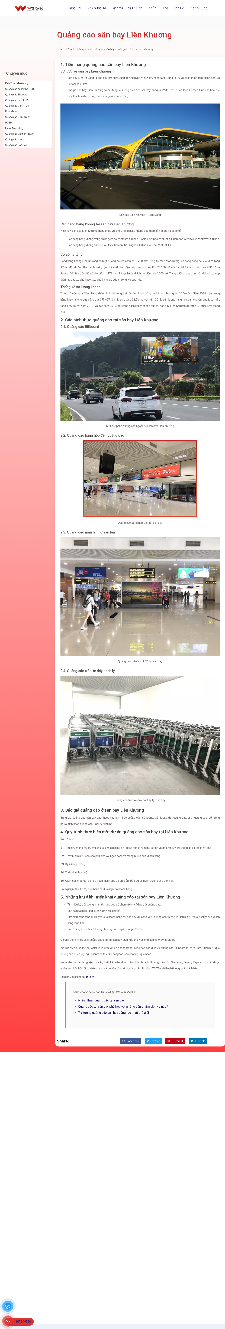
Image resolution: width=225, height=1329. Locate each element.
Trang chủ (74, 8)
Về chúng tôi (97, 8)
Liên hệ (178, 8)
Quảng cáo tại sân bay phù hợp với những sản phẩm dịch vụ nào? (123, 1006)
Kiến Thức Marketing (16, 83)
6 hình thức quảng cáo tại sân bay (101, 1000)
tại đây (90, 977)
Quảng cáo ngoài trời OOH (19, 89)
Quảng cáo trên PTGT (17, 105)
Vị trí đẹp (135, 8)
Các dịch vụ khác (81, 49)
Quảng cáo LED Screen (17, 117)
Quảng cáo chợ (13, 139)
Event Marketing (14, 128)
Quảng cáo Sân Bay (16, 145)
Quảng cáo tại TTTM (16, 100)
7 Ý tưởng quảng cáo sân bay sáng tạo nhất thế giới (113, 1012)
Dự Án (151, 8)
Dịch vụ (117, 8)
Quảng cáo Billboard (16, 94)
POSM (8, 122)
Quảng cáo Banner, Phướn (19, 133)
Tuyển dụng (198, 8)
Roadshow (11, 111)
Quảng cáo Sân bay (103, 49)
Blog (165, 8)
